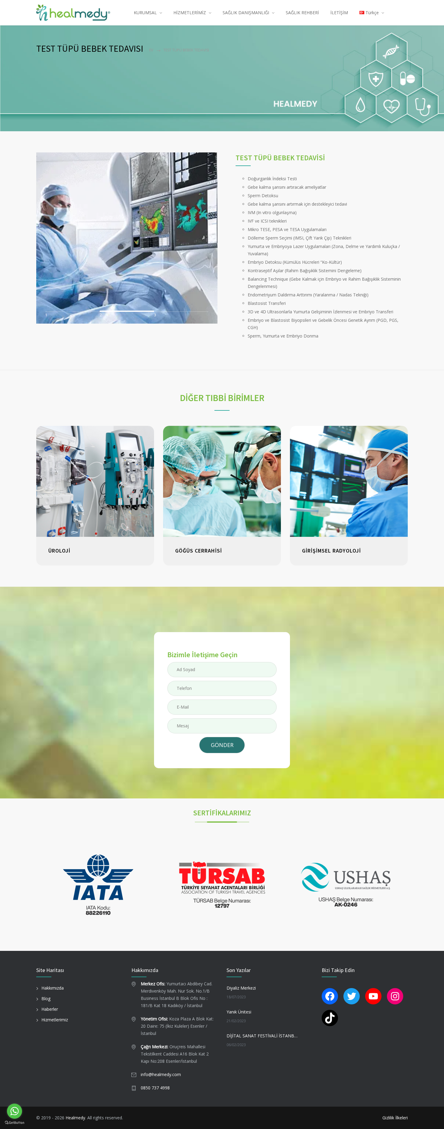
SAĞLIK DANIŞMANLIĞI (246, 12)
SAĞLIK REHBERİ (302, 12)
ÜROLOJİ (59, 550)
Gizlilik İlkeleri (395, 1118)
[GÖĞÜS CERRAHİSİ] (222, 481)
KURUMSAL (145, 12)
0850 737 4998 (155, 1088)
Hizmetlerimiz (54, 1020)
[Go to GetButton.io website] (14, 1123)
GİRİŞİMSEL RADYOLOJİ (331, 550)
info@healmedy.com (161, 1074)
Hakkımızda (52, 988)
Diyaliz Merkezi (241, 988)
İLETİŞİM (339, 12)
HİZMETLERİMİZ (189, 12)
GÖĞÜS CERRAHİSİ (198, 550)
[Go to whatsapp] (14, 1111)
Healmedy (75, 1118)
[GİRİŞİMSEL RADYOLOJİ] (349, 481)
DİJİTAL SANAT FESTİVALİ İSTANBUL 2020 (263, 1036)
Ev (151, 50)
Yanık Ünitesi (239, 1012)
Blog (45, 998)
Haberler (49, 1009)
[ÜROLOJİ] (95, 481)
